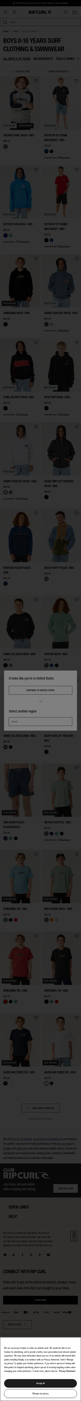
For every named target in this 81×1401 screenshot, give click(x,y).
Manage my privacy (40, 1393)
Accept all (40, 1383)
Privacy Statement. (67, 1371)
